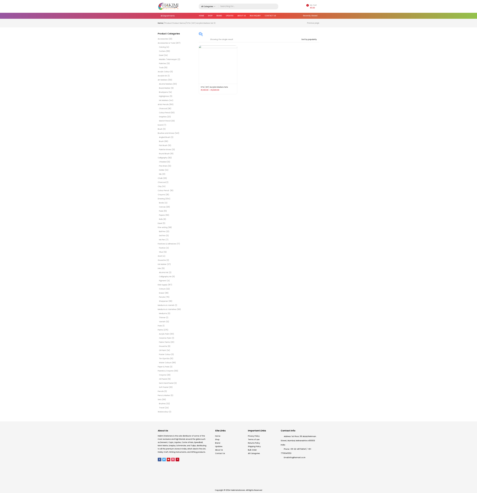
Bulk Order (252, 450)
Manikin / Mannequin (168, 59)
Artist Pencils (163, 104)
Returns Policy (254, 443)
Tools (161, 67)
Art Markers (162, 80)
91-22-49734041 (298, 449)
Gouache (162, 260)
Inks (159, 268)
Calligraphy (162, 157)
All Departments (168, 16)
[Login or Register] (301, 6)
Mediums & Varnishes (167, 309)
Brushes (162, 403)
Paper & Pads (163, 366)
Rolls (161, 219)
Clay (160, 186)
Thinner (162, 317)
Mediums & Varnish (166, 305)
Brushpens (163, 92)
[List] (206, 39)
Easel (161, 55)
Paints (160, 330)
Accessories (163, 39)
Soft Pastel (163, 387)
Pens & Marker (164, 395)
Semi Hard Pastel (166, 383)
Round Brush (164, 153)
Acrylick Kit (162, 76)
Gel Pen (162, 235)
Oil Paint (162, 350)
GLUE (160, 256)
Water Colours (165, 362)
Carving (162, 47)
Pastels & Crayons (165, 371)
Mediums (163, 313)
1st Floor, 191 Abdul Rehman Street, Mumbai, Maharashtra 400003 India (298, 440)
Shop (210, 15)
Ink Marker (162, 264)
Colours (162, 289)
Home (201, 15)
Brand (219, 15)
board (160, 125)
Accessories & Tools (166, 43)
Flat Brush (163, 145)
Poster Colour (165, 354)
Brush (160, 129)
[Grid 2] (203, 39)
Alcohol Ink (163, 272)
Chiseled (162, 162)
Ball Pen (162, 231)
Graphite (163, 116)
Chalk (160, 178)
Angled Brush (164, 137)
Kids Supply (162, 285)
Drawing (161, 198)
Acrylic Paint (164, 334)
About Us (241, 15)
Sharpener (163, 301)
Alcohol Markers (166, 84)
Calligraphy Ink (165, 276)
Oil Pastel (163, 379)
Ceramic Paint (165, 338)
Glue (161, 252)
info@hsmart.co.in (297, 457)
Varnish (162, 321)
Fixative (162, 248)
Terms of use (253, 439)
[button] (209, 6)
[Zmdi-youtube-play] (168, 459)
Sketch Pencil (165, 121)
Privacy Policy (254, 436)
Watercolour (163, 412)
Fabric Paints (164, 342)
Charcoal (163, 108)
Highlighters (164, 96)
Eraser (161, 293)
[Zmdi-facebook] (159, 459)
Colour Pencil (164, 112)
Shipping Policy (254, 446)
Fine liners (163, 166)
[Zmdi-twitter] (164, 459)
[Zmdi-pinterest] (177, 459)
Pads (161, 211)
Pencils (162, 297)
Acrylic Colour (164, 71)
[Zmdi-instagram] (173, 459)
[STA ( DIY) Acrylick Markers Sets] (218, 64)
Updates (229, 15)
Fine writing (162, 227)
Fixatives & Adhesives (167, 244)
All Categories (254, 453)
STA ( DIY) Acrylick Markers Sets (214, 87)
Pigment (162, 280)
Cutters (162, 51)
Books (161, 203)
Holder (161, 170)
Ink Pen (162, 239)
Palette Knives (165, 149)
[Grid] (199, 39)
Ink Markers (164, 100)
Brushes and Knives (166, 133)
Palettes (162, 63)
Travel (161, 407)
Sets (159, 399)
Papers (162, 215)
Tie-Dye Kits (164, 358)
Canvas (162, 207)
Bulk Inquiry (255, 15)
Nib (160, 174)
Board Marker (164, 88)
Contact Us (270, 15)
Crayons (161, 194)
